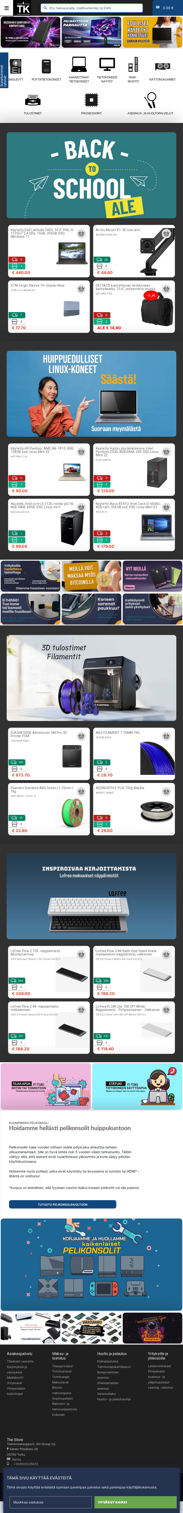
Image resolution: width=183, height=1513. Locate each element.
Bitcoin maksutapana (61, 1390)
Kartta (15, 1459)
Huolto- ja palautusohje (114, 1399)
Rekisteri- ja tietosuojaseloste (64, 1406)
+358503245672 (23, 1464)
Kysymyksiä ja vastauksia (17, 1369)
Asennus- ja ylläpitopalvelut (159, 1379)
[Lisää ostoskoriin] (81, 233)
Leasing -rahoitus (160, 1387)
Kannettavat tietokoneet (79, 79)
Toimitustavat (62, 1371)
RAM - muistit (133, 79)
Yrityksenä (14, 1383)
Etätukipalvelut (107, 1361)
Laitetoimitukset (159, 1366)
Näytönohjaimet (162, 79)
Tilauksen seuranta (20, 1361)
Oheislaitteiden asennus (107, 1385)
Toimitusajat (61, 1377)
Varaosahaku (106, 1394)
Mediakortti (15, 1377)
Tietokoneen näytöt (107, 79)
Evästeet (58, 1415)
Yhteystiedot (16, 1388)
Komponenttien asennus (108, 1375)
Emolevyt (15, 79)
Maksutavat (60, 1382)
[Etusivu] (23, 14)
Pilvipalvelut (156, 1371)
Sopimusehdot (62, 1398)
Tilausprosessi (62, 1366)
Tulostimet (33, 113)
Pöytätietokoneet (46, 79)
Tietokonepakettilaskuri (114, 1367)
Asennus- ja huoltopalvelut (150, 113)
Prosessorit (91, 113)
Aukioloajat (15, 1394)
